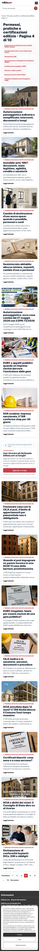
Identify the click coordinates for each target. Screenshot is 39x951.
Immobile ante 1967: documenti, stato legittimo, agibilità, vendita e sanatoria (15, 167)
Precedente (6, 875)
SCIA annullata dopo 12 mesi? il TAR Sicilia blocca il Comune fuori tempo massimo (19, 711)
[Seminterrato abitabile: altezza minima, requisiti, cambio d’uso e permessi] (19, 249)
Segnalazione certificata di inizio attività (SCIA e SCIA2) (18, 46)
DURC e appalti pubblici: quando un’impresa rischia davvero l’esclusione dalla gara (18, 367)
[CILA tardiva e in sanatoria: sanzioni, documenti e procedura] (19, 643)
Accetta (19, 934)
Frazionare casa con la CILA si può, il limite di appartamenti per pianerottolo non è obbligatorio (17, 512)
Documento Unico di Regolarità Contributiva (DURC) (19, 61)
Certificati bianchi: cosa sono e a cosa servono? (18, 759)
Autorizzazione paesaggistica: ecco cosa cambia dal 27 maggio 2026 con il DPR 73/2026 (19, 316)
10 (8, 880)
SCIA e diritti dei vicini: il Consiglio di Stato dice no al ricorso (19, 805)
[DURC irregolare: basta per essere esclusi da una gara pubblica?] (19, 595)
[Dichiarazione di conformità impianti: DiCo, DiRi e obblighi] (19, 835)
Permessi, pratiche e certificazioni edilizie (20, 16)
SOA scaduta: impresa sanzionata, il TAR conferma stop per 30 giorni (17, 418)
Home (3, 16)
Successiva (15, 880)
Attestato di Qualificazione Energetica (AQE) (17, 79)
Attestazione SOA (10, 56)
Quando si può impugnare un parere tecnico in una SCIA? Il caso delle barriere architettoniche (19, 564)
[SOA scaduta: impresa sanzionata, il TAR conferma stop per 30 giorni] (19, 398)
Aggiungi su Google (19, 470)
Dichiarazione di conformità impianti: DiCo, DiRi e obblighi (16, 853)
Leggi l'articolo (8, 133)
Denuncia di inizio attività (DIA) (15, 74)
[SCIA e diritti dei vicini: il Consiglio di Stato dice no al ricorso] (19, 787)
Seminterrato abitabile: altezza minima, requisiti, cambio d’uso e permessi (19, 267)
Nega (19, 939)
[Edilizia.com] (7, 3)
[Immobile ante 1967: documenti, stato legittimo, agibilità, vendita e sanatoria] (19, 147)
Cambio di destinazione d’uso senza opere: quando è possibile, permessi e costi (17, 218)
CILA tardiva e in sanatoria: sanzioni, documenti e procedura (17, 661)
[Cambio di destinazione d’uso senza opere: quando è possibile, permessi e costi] (19, 198)
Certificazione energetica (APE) (15, 66)
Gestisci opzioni (21, 945)
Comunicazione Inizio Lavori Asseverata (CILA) (18, 51)
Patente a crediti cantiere (12, 70)
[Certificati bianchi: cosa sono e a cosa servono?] (19, 742)
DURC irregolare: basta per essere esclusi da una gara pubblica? (19, 613)
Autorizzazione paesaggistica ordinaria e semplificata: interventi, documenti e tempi (19, 116)
